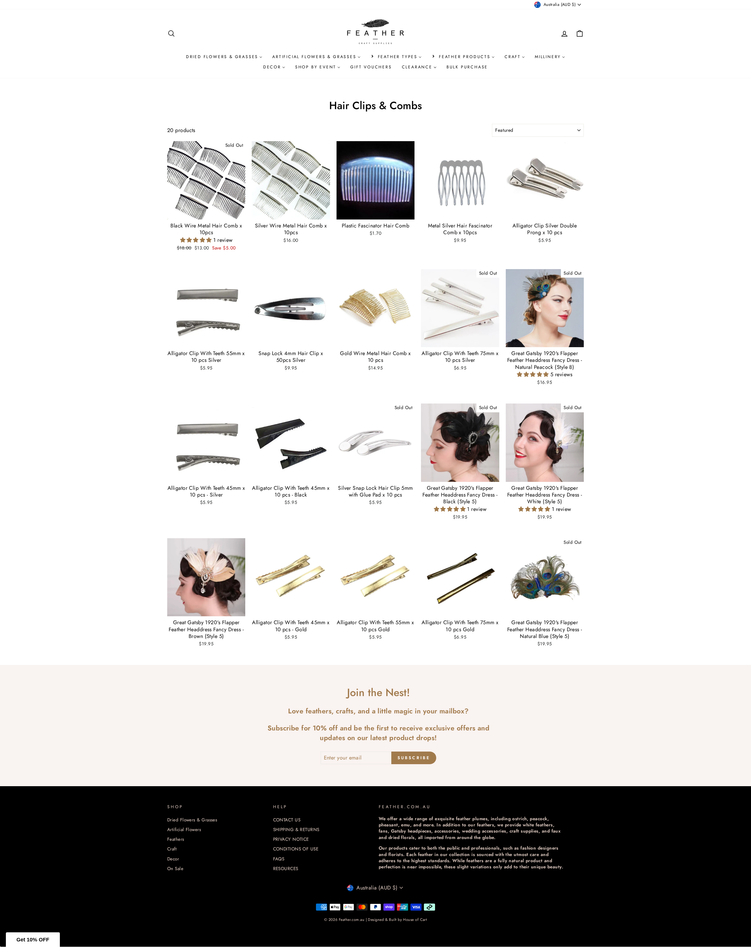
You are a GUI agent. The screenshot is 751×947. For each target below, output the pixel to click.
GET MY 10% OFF (375, 570)
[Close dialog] (436, 367)
